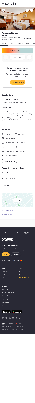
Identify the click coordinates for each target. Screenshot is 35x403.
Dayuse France (5, 289)
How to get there (9, 210)
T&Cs (21, 329)
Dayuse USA (5, 296)
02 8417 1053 (8, 215)
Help (20, 274)
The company (5, 271)
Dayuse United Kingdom (8, 292)
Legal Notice (5, 329)
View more (5, 124)
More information (9, 161)
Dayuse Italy (5, 299)
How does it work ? (7, 172)
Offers (11, 43)
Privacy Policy (13, 329)
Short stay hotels (26, 232)
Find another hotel (17, 82)
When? (18, 57)
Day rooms (7, 233)
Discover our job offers (7, 281)
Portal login (16, 254)
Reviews (4, 274)
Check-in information (8, 178)
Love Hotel (17, 233)
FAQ (27, 43)
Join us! (6, 254)
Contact (21, 271)
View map (28, 38)
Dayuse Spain (5, 302)
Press (3, 277)
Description (20, 43)
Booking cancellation (24, 277)
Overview (4, 43)
